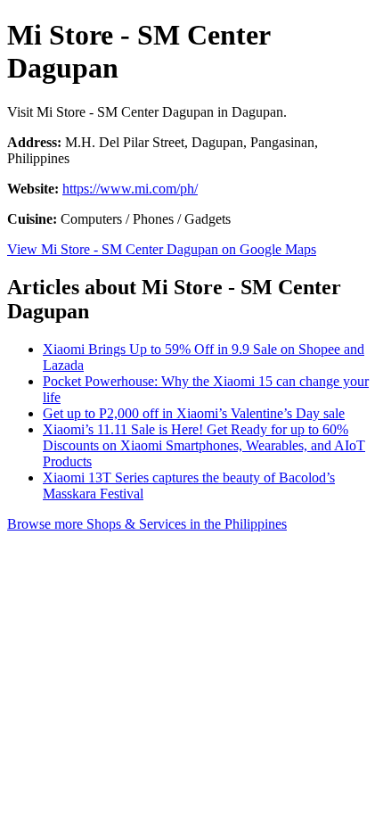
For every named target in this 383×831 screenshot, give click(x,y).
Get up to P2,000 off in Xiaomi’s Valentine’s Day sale (194, 413)
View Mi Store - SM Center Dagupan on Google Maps (161, 249)
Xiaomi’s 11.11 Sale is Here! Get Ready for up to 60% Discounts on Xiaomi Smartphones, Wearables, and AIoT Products (204, 445)
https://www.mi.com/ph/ (130, 188)
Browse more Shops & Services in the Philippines (147, 523)
